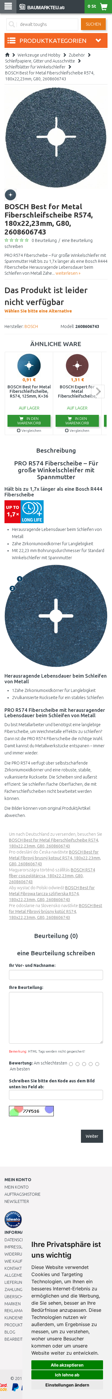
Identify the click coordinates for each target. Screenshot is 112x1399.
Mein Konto (16, 1187)
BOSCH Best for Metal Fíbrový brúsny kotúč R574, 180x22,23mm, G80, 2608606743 (55, 911)
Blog (9, 1332)
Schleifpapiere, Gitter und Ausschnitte (40, 61)
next (98, 391)
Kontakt (13, 1268)
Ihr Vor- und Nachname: (32, 965)
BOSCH (31, 326)
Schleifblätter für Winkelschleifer (35, 67)
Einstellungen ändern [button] (67, 1384)
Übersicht (14, 1296)
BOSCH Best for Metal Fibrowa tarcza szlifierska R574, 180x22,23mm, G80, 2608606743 (52, 893)
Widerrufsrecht (21, 1254)
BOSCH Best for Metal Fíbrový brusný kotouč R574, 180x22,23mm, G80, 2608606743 (55, 858)
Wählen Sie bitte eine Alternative (46, 299)
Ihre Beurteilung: (26, 987)
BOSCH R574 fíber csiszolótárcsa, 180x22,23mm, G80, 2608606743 (52, 875)
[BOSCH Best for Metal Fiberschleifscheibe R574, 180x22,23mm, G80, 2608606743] (56, 137)
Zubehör (77, 55)
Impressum (15, 1247)
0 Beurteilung (44, 240)
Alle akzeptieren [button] (67, 1364)
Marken (12, 1303)
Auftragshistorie (22, 1194)
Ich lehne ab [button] (67, 1374)
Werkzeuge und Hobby (39, 55)
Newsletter (16, 1201)
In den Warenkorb (29, 420)
